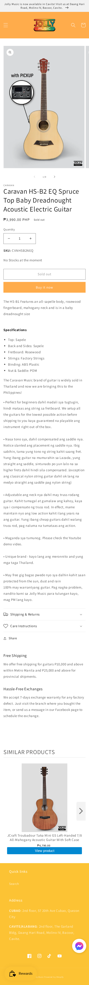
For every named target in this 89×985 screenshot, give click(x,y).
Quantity (9, 229)
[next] (81, 811)
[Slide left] (34, 177)
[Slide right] (55, 177)
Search (14, 884)
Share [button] (13, 638)
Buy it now (44, 287)
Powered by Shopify (54, 977)
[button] (6, 25)
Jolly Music (38, 977)
